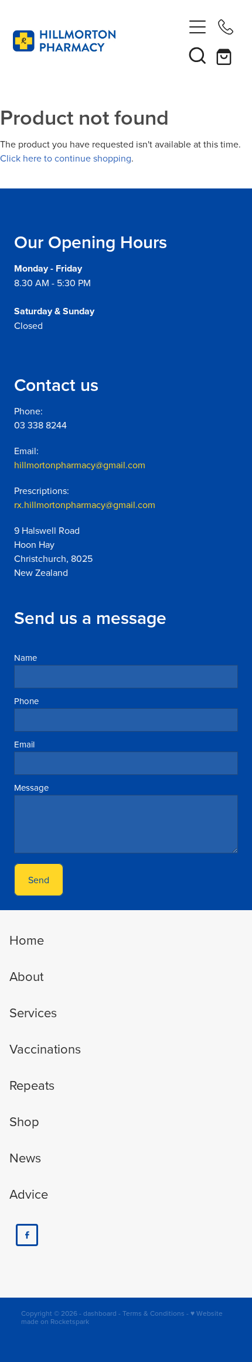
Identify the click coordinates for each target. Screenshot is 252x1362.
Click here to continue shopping (65, 158)
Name (25, 657)
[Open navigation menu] (197, 27)
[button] (197, 55)
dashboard (100, 1313)
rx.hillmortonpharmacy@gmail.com (84, 504)
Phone (26, 701)
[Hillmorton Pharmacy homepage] (98, 41)
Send (38, 879)
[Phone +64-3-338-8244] (226, 27)
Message (31, 787)
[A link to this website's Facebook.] (27, 1235)
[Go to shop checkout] (226, 55)
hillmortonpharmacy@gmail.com (79, 464)
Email (24, 744)
